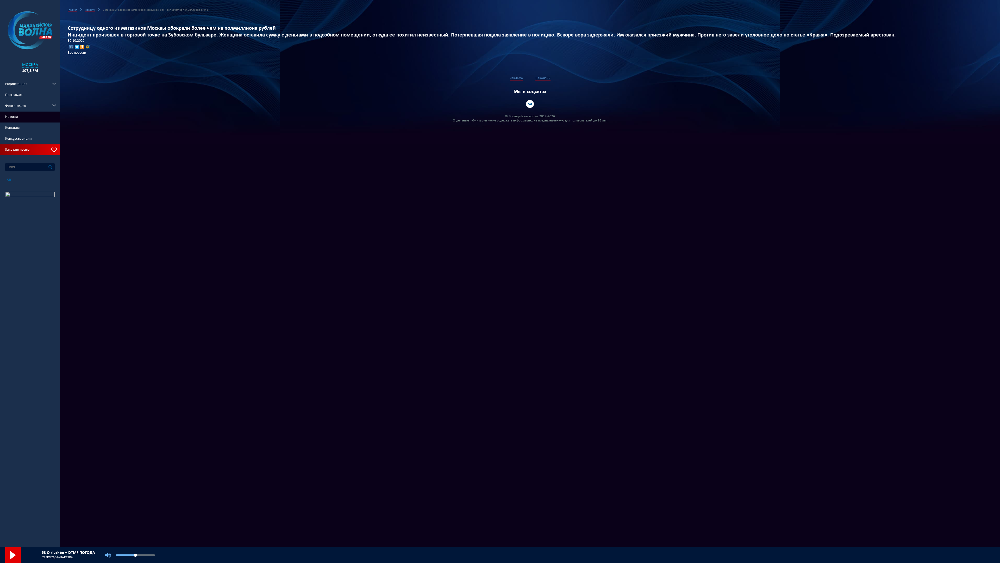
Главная (72, 10)
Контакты (12, 128)
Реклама (516, 78)
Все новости (77, 53)
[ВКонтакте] (71, 47)
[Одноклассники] (82, 47)
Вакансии (543, 78)
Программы (14, 95)
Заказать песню (17, 150)
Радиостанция (16, 84)
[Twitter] (77, 47)
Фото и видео (15, 106)
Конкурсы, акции (18, 139)
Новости (11, 117)
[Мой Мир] (88, 47)
